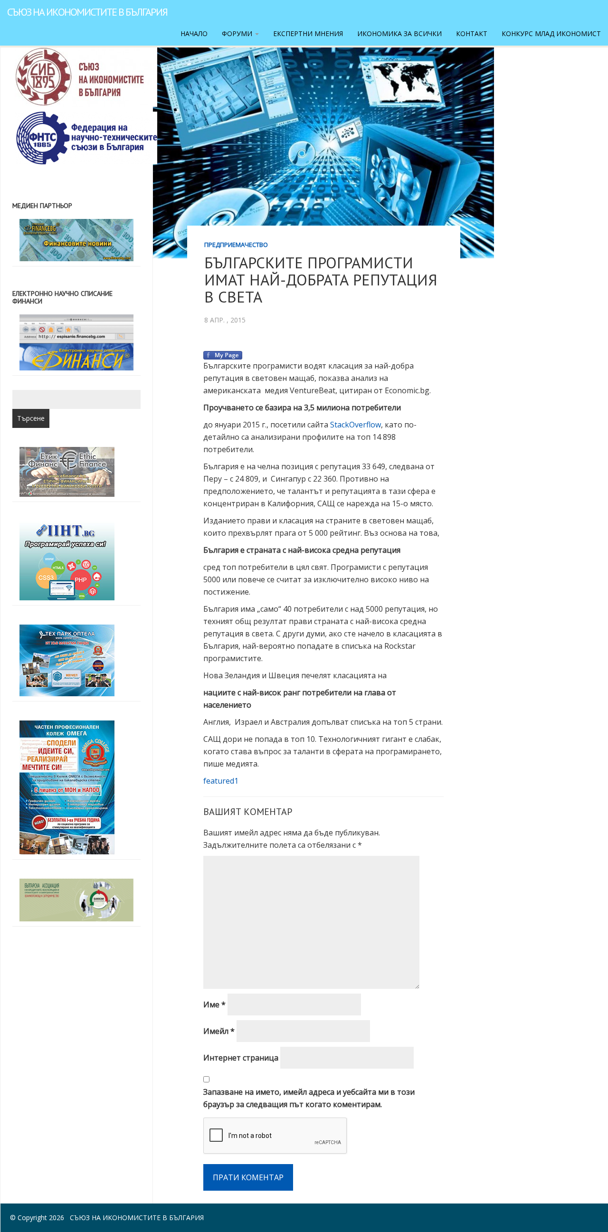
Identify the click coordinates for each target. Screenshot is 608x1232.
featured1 (220, 781)
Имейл (219, 1031)
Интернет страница (240, 1057)
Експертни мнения (308, 33)
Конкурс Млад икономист (551, 33)
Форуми (238, 33)
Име (214, 1004)
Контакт (471, 33)
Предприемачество (236, 244)
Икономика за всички (399, 33)
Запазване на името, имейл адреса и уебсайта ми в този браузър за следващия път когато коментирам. (309, 1098)
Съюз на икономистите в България (87, 12)
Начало (194, 33)
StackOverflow (355, 424)
